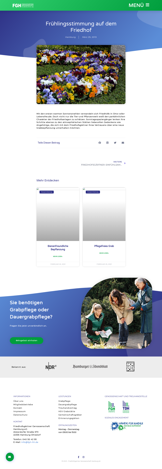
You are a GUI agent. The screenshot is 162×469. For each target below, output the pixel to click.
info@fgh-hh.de (29, 442)
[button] (99, 143)
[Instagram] (83, 457)
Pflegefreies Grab (104, 246)
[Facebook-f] (78, 457)
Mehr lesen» (58, 256)
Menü (136, 5)
